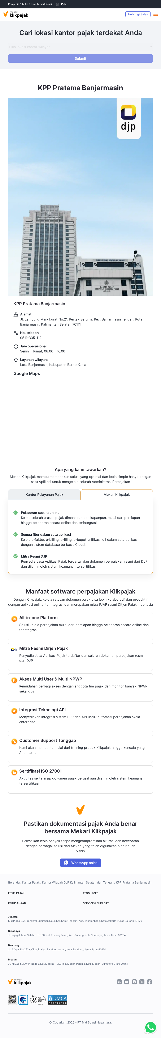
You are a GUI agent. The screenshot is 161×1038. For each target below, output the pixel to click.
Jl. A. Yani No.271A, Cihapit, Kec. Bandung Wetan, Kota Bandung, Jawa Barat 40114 (57, 949)
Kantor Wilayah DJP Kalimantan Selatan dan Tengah (77, 882)
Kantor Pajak (31, 882)
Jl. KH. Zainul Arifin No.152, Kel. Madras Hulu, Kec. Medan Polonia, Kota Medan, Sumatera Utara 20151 (68, 963)
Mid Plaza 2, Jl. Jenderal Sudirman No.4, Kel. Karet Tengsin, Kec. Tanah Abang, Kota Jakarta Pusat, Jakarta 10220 (75, 920)
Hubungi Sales (138, 14)
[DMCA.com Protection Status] (58, 1000)
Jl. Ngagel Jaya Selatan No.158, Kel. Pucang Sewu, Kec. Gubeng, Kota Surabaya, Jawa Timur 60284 (67, 935)
